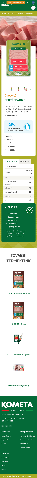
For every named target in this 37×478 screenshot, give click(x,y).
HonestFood (5, 458)
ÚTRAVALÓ (20, 13)
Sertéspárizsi (29, 13)
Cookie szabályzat (25, 447)
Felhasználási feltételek (27, 440)
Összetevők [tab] (24, 162)
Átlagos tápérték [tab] (11, 162)
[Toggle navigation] (33, 8)
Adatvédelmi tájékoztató (27, 436)
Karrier (3, 443)
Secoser (3, 469)
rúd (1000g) (11, 146)
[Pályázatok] (33, 3)
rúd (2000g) (11, 150)
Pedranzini (4, 462)
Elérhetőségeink (6, 436)
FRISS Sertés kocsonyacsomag (18, 386)
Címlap (4, 13)
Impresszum (24, 443)
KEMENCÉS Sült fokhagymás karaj (18, 293)
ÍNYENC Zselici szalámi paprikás (18, 355)
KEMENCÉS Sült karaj (18, 324)
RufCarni (4, 465)
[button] (7, 89)
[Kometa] (7, 5)
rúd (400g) (10, 143)
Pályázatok (4, 440)
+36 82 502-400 (7, 421)
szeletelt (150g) (12, 139)
